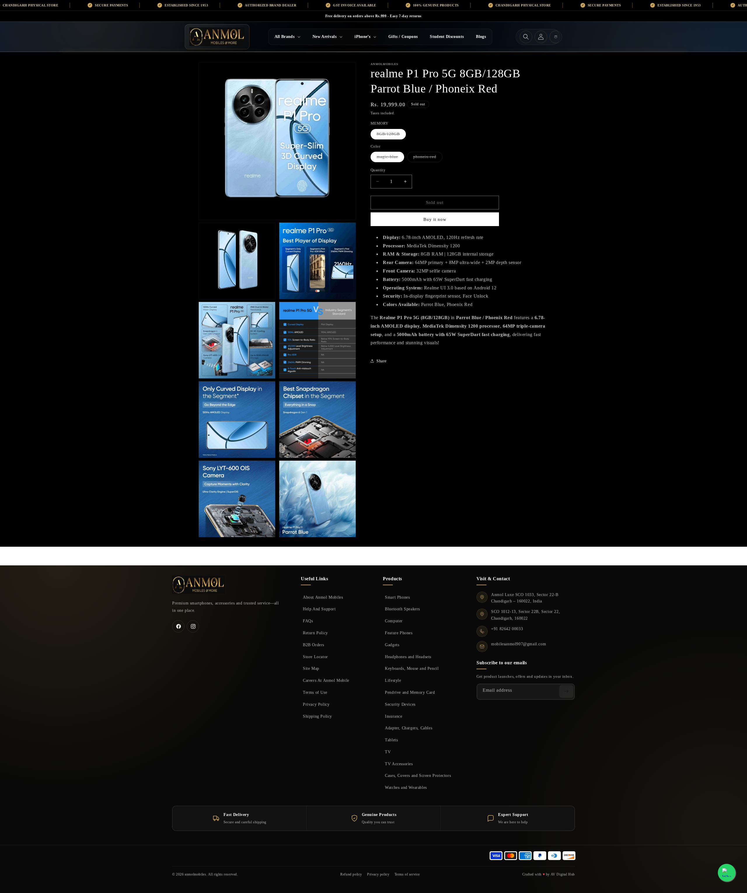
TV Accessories (399, 763)
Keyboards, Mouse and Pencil (412, 668)
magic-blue (390, 158)
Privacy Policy (316, 704)
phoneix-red (427, 158)
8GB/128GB (391, 135)
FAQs (308, 620)
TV (388, 751)
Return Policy (315, 632)
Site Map (311, 668)
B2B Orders (313, 644)
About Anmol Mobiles (323, 597)
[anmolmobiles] (198, 585)
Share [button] (381, 361)
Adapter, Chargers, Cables (408, 728)
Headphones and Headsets (408, 656)
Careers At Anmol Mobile (326, 680)
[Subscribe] (566, 691)
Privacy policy (378, 874)
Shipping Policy (317, 716)
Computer (394, 620)
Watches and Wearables (406, 787)
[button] (287, 36)
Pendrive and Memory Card (410, 692)
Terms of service (407, 874)
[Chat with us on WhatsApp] (726, 872)
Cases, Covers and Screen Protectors (418, 775)
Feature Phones (398, 632)
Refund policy (351, 874)
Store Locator (315, 656)
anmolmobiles (195, 874)
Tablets (391, 740)
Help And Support (319, 609)
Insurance (393, 716)
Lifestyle (393, 680)
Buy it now (434, 219)
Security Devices (400, 704)
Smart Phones (397, 597)
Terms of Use (315, 692)
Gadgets (392, 644)
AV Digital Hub (563, 874)
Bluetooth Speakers (402, 609)
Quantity (378, 170)
